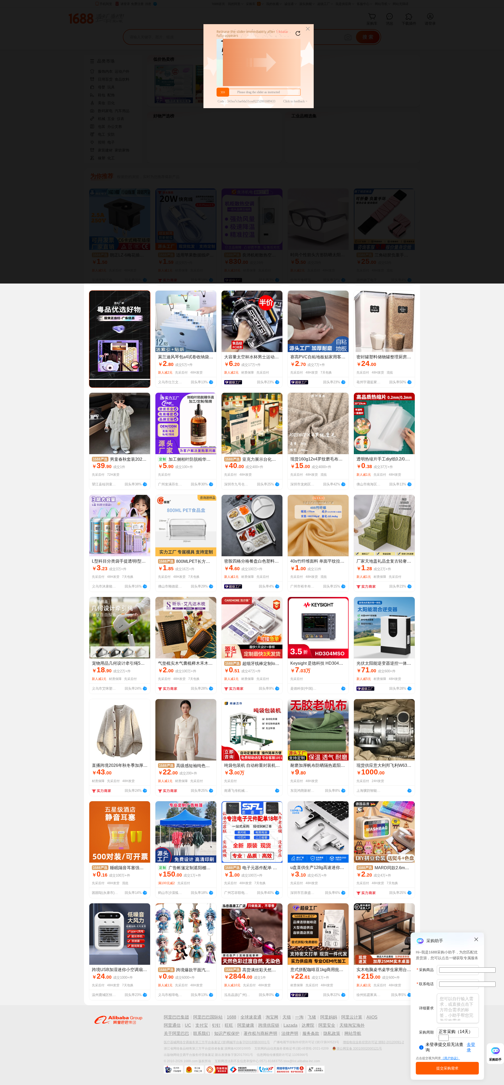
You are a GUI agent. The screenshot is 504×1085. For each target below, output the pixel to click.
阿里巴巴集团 (176, 1017)
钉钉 (216, 1025)
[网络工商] (194, 1069)
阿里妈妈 (328, 1017)
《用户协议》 (450, 1058)
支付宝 (201, 1025)
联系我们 (201, 1033)
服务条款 (310, 1033)
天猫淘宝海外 (352, 1025)
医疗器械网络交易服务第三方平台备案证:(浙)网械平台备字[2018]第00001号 (217, 1042)
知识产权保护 (226, 1033)
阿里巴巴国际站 (208, 1017)
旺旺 (229, 1025)
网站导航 (352, 1033)
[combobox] (444, 1038)
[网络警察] (173, 1069)
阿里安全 (326, 1025)
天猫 (286, 1017)
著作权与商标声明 (260, 1033)
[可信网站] (216, 1069)
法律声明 (289, 1033)
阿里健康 (245, 1025)
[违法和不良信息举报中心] (251, 1069)
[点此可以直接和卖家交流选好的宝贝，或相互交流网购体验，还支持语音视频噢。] (211, 381)
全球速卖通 (250, 1017)
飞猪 (312, 1017)
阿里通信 (172, 1025)
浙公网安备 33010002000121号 (359, 1048)
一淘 (299, 1017)
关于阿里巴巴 (176, 1033)
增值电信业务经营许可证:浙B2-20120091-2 (373, 1042)
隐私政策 (331, 1033)
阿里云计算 (351, 1017)
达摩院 (308, 1025)
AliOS (371, 1017)
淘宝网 (272, 1017)
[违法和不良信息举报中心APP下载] (290, 1069)
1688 (231, 1017)
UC (188, 1025)
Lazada (290, 1025)
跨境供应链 (268, 1025)
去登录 (471, 1047)
